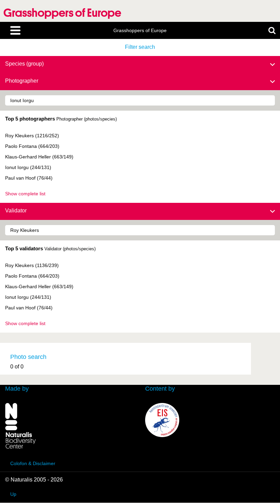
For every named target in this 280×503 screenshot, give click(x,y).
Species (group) (24, 64)
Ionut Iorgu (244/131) (28, 167)
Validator (16, 210)
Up (13, 494)
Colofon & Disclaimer (32, 463)
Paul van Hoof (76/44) (29, 178)
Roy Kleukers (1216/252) (32, 135)
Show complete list (25, 193)
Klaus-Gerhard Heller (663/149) (39, 156)
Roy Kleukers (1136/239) (32, 265)
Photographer (21, 81)
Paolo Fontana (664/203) (32, 146)
